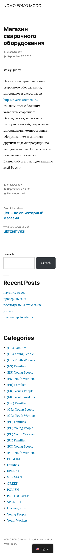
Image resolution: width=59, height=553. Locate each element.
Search (8, 254)
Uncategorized (16, 193)
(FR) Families (16, 385)
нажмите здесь (14, 292)
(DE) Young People (20, 354)
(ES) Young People (20, 372)
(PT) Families (16, 440)
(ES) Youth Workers (21, 379)
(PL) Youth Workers (21, 434)
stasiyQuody (14, 51)
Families (13, 465)
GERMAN (14, 477)
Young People (16, 514)
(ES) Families (16, 366)
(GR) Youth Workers (21, 415)
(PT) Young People (20, 446)
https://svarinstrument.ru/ (20, 100)
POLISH (13, 489)
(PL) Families (16, 422)
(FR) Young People (20, 391)
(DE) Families (16, 348)
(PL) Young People (20, 428)
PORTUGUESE (18, 496)
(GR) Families (17, 403)
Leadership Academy (18, 317)
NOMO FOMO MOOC (22, 5)
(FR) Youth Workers (21, 397)
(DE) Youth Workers (21, 360)
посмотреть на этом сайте (22, 305)
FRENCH (14, 471)
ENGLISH (14, 459)
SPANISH (14, 502)
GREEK (12, 483)
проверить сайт (14, 299)
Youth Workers (17, 520)
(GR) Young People (20, 409)
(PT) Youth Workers (21, 453)
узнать (8, 311)
